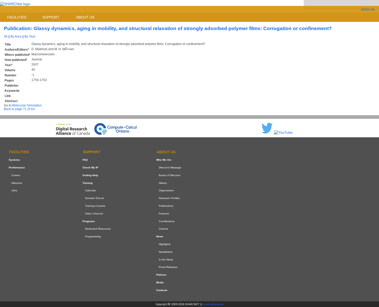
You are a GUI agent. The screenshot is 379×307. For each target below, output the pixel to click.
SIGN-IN (368, 9)
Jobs (14, 190)
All (5, 36)
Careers (163, 228)
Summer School (94, 198)
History (163, 183)
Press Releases (168, 267)
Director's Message (170, 167)
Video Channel (94, 213)
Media (160, 282)
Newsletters (165, 251)
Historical (16, 183)
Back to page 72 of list (19, 109)
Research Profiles (169, 198)
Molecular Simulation (27, 105)
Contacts (161, 290)
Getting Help (90, 175)
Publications (166, 205)
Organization (166, 190)
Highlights (164, 244)
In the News (166, 259)
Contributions (167, 221)
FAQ (85, 159)
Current (15, 175)
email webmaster (213, 304)
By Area (16, 36)
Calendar (90, 190)
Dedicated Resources (98, 228)
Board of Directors (169, 175)
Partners (164, 213)
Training (88, 183)
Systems (14, 159)
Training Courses (95, 205)
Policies (161, 274)
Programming (93, 236)
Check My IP (90, 167)
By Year (29, 36)
